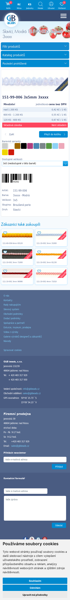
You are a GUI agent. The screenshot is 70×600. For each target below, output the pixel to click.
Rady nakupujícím (12, 304)
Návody (7, 341)
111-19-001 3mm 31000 (47, 243)
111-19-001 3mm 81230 (47, 262)
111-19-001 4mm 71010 (47, 281)
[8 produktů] (36, 146)
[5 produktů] (24, 146)
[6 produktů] (5, 152)
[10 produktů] (11, 152)
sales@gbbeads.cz (32, 393)
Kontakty (8, 300)
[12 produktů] (49, 146)
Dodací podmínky (12, 318)
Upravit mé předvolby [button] (35, 594)
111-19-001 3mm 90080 (13, 281)
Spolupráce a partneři (14, 323)
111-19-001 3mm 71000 (13, 262)
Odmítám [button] (35, 587)
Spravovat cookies (13, 350)
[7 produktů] (61, 146)
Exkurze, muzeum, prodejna (17, 327)
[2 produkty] (5, 146)
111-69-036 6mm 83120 (13, 243)
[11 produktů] (17, 146)
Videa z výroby (11, 332)
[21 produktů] (11, 146)
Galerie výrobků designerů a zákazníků (23, 336)
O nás (6, 295)
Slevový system (11, 309)
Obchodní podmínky (13, 314)
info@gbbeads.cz (31, 389)
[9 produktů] (55, 146)
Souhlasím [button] (35, 580)
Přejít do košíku (52, 134)
